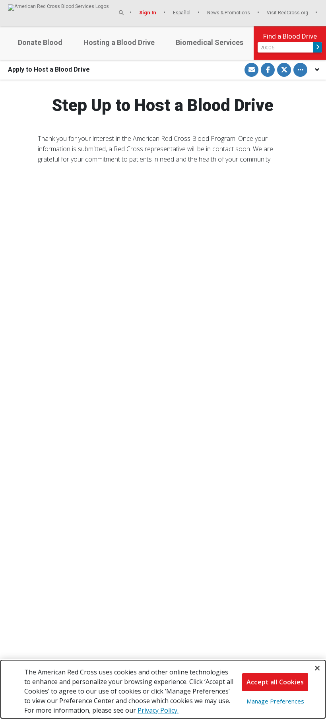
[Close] (317, 668)
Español (182, 12)
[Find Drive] (317, 47)
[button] (121, 12)
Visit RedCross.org (288, 12)
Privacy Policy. (158, 710)
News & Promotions (229, 12)
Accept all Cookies (275, 682)
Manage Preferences (275, 701)
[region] (163, 689)
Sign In (148, 12)
